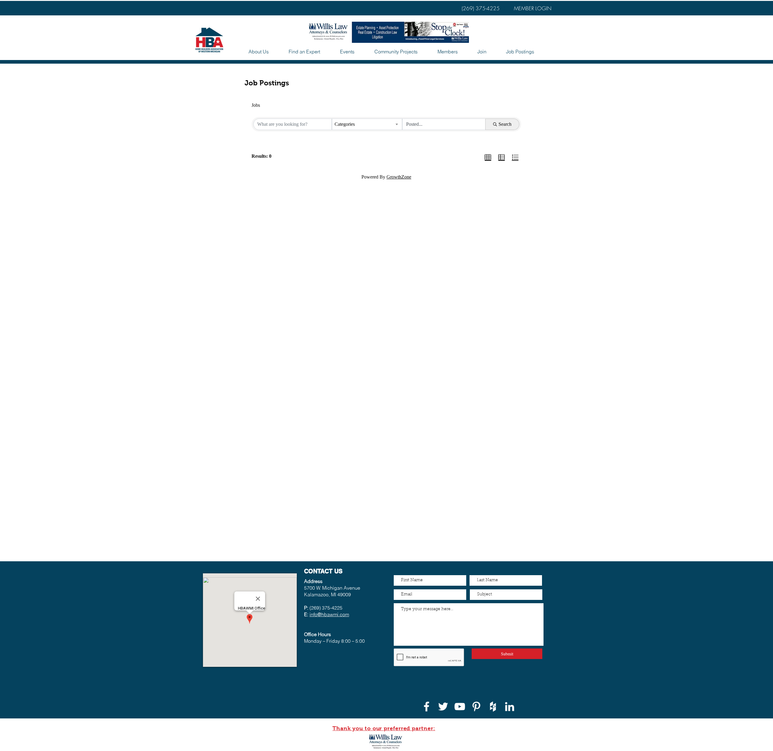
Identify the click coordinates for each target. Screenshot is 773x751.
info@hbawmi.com (329, 614)
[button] (347, 51)
